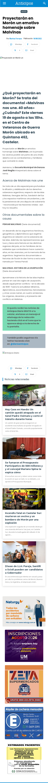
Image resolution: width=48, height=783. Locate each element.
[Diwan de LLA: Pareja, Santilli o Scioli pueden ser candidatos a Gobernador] (24, 552)
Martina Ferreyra (15, 39)
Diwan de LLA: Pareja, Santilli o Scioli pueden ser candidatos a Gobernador (24, 569)
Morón (24, 11)
